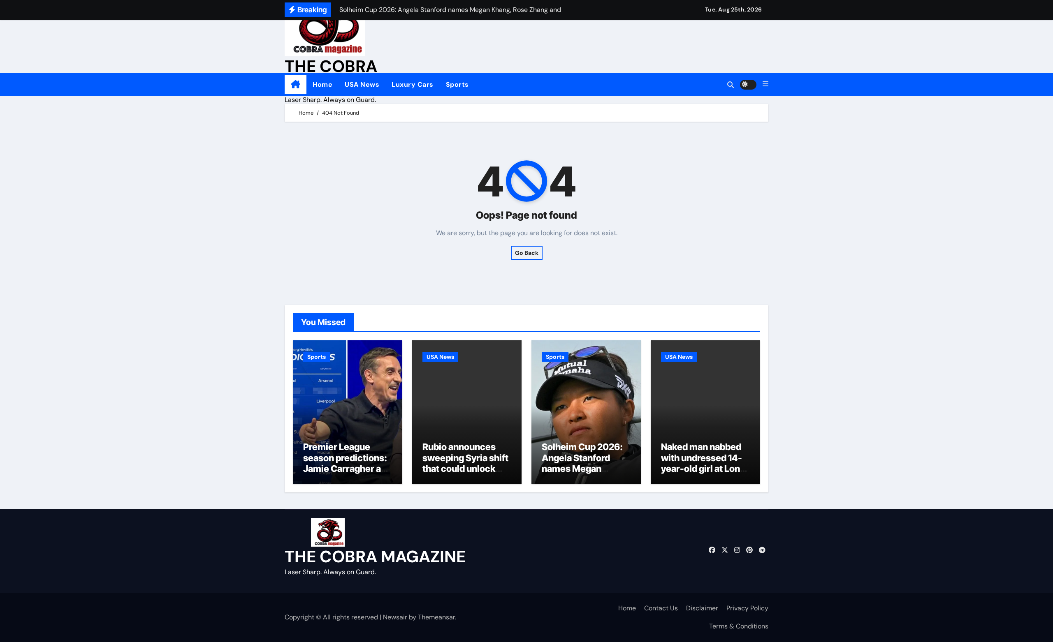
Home (322, 84)
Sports (457, 84)
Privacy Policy (747, 608)
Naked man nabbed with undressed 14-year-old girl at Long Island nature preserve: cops (703, 468)
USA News (362, 84)
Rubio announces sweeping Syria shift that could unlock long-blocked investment (465, 468)
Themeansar (436, 617)
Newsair (395, 617)
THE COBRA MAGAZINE (375, 556)
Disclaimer (702, 608)
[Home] (295, 84)
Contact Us (661, 608)
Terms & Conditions (738, 626)
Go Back (526, 252)
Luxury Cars (413, 84)
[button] (765, 84)
